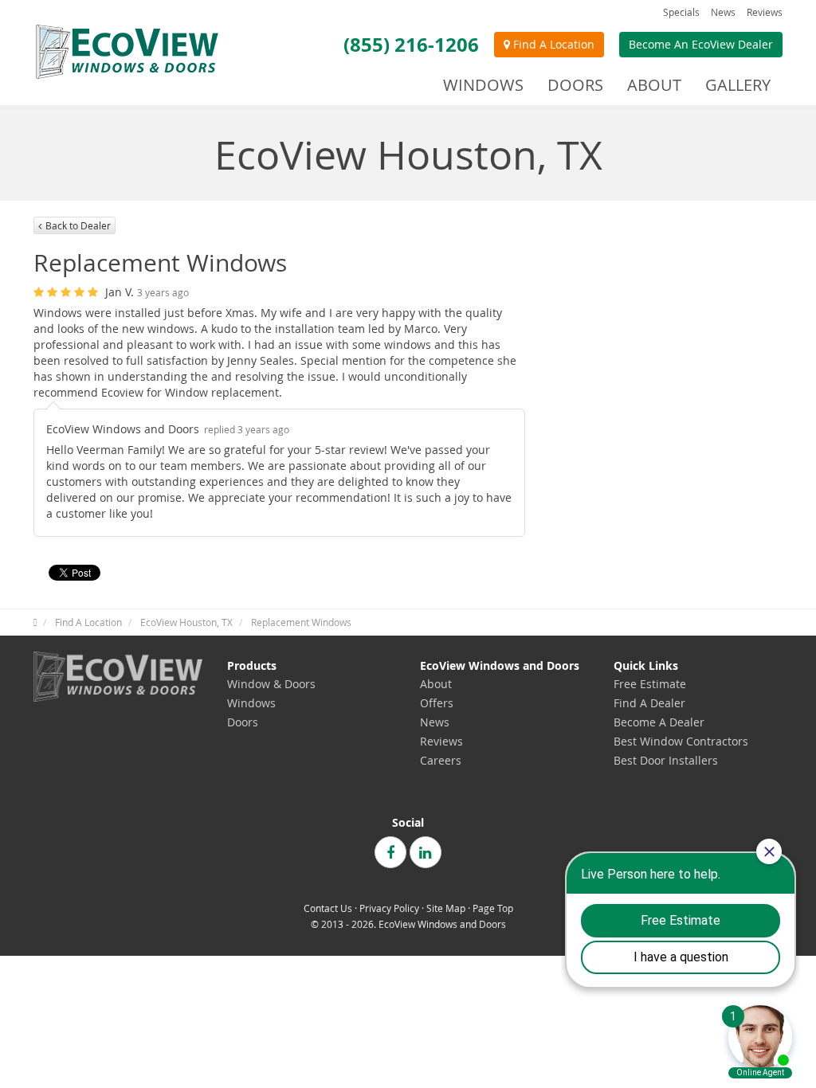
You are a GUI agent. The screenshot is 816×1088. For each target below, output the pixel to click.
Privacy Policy (389, 908)
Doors (242, 722)
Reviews (765, 12)
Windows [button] (483, 85)
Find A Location (552, 44)
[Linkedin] (425, 852)
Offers (436, 702)
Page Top (493, 908)
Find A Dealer (649, 702)
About (436, 683)
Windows (251, 702)
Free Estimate (650, 683)
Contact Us (328, 908)
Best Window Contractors (681, 741)
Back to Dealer (78, 225)
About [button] (654, 85)
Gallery (738, 85)
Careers (440, 760)
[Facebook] (390, 852)
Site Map (445, 908)
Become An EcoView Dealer (701, 44)
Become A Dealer (659, 722)
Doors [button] (575, 85)
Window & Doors (271, 683)
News (723, 12)
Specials (681, 12)
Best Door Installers (666, 760)
